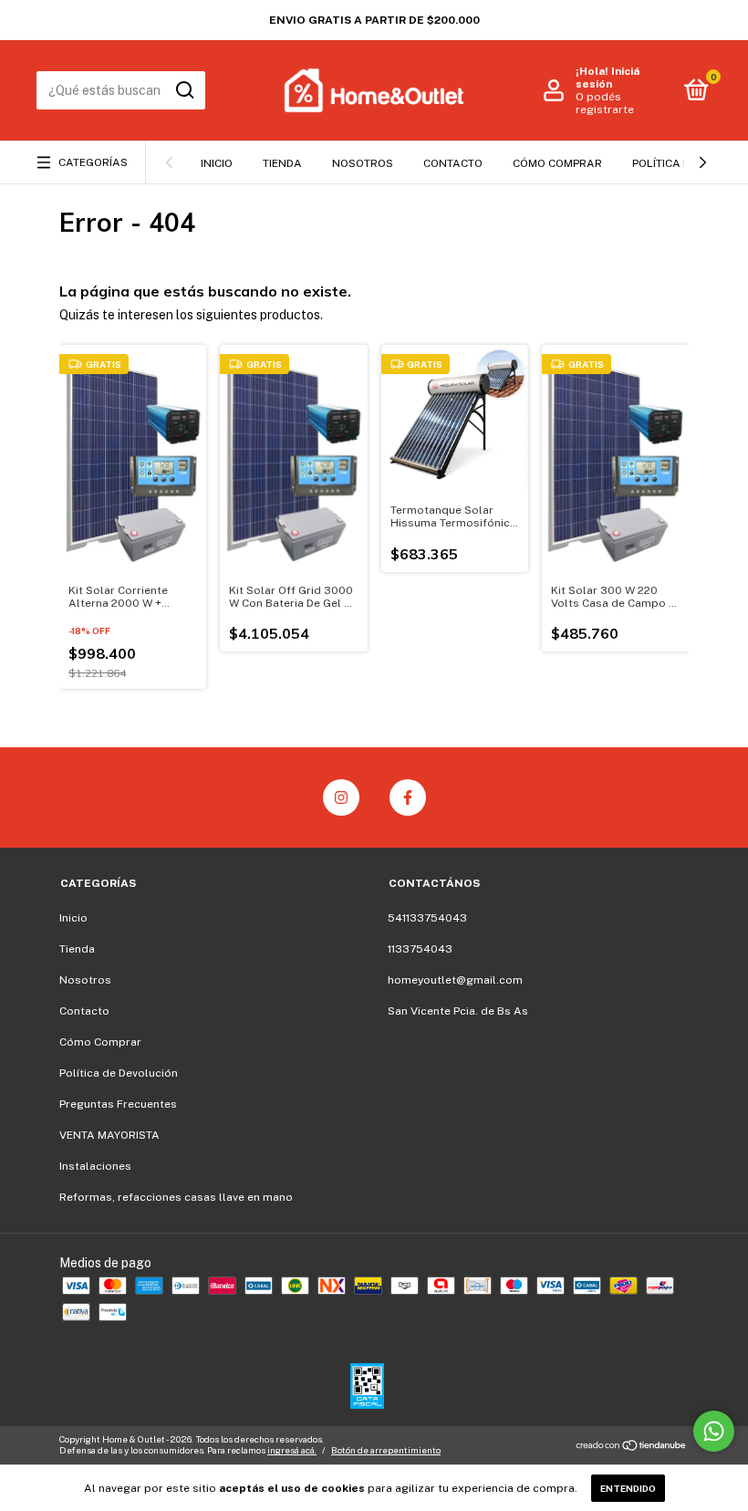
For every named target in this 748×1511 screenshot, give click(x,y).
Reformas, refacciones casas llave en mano (176, 1197)
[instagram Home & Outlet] (341, 797)
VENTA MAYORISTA (109, 1135)
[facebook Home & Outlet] (408, 797)
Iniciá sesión (607, 77)
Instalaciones (95, 1166)
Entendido (628, 1488)
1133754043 (420, 949)
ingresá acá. (292, 1449)
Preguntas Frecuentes (118, 1104)
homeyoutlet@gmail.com (455, 980)
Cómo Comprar (557, 163)
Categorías (93, 162)
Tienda (282, 163)
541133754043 (427, 918)
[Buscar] (184, 90)
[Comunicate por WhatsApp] (713, 1431)
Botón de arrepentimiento (386, 1449)
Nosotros (362, 163)
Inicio (217, 163)
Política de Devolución (118, 1073)
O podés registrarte (605, 103)
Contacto (453, 163)
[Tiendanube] (632, 1447)
